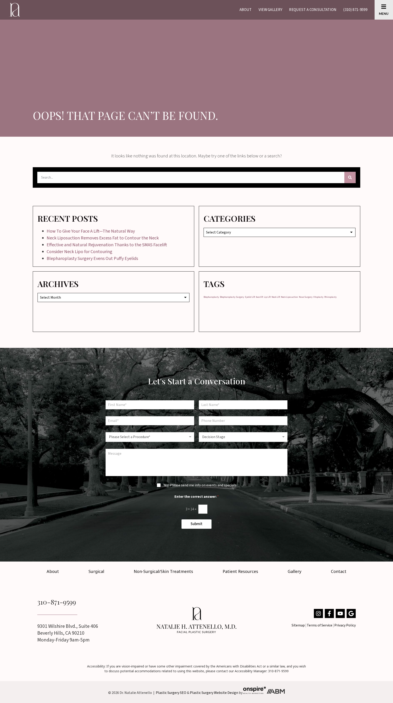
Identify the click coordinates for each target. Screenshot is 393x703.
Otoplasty (318, 297)
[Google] (351, 613)
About (245, 10)
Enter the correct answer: (196, 497)
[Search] (350, 177)
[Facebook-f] (329, 613)
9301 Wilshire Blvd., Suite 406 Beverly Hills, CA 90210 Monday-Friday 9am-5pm (67, 633)
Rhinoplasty (330, 297)
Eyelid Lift (250, 297)
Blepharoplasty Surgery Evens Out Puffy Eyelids (92, 258)
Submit (196, 524)
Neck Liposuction (289, 297)
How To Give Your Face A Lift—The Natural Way (91, 231)
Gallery (294, 571)
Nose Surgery (305, 297)
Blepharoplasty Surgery (232, 297)
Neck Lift (276, 297)
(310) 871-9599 (355, 10)
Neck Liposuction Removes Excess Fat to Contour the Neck (103, 238)
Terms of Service (319, 625)
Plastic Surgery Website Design (214, 692)
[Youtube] (340, 613)
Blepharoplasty (211, 297)
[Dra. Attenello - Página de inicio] (196, 620)
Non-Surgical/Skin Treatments (163, 571)
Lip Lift (267, 297)
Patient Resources (240, 571)
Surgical (96, 571)
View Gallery (270, 10)
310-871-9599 (56, 601)
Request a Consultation (312, 10)
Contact (338, 571)
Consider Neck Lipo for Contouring (79, 252)
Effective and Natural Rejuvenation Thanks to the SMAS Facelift (107, 245)
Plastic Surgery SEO (171, 692)
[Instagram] (318, 613)
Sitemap (298, 625)
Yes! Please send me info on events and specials (200, 485)
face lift (259, 297)
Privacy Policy (345, 625)
